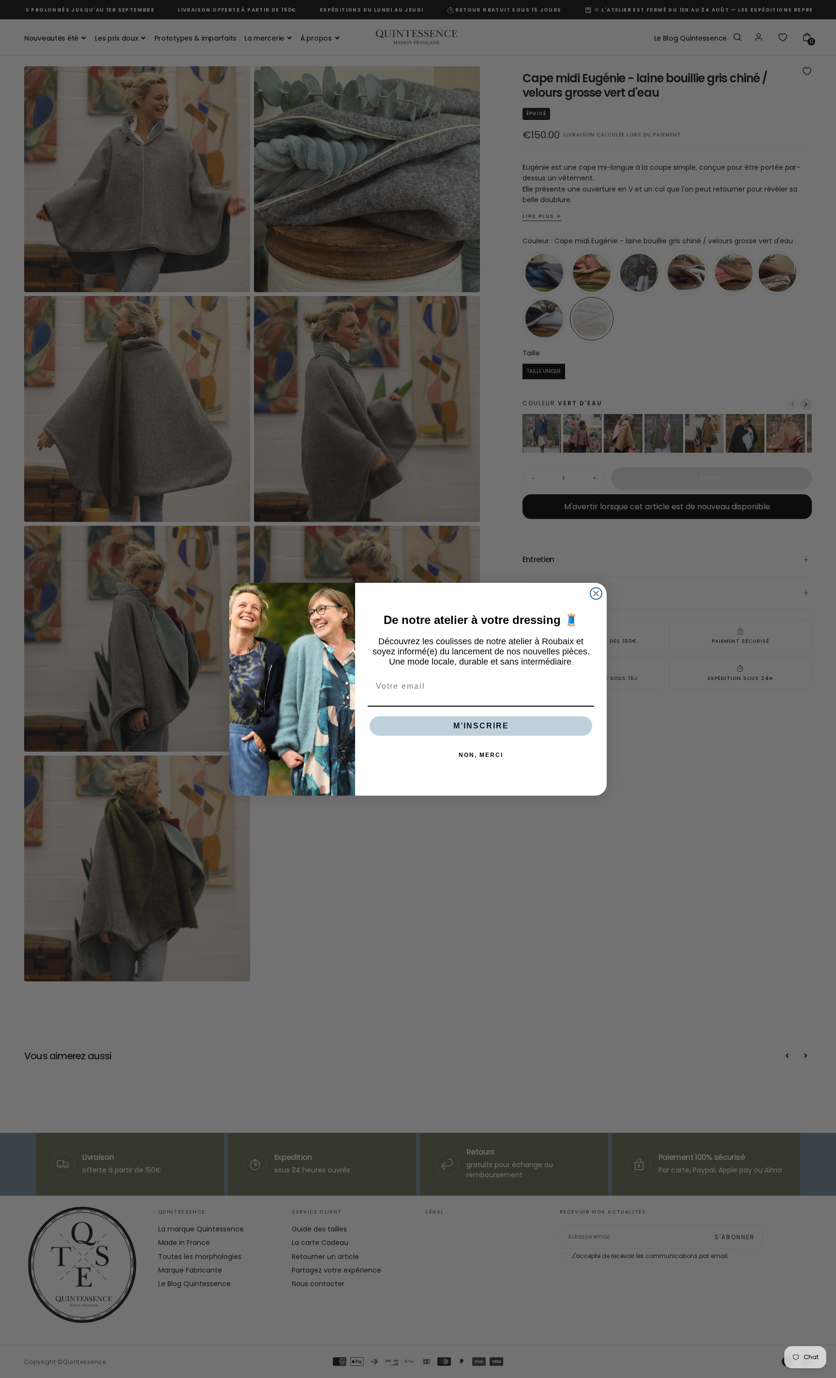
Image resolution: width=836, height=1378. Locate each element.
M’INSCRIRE (481, 726)
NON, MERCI (481, 755)
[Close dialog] (596, 593)
